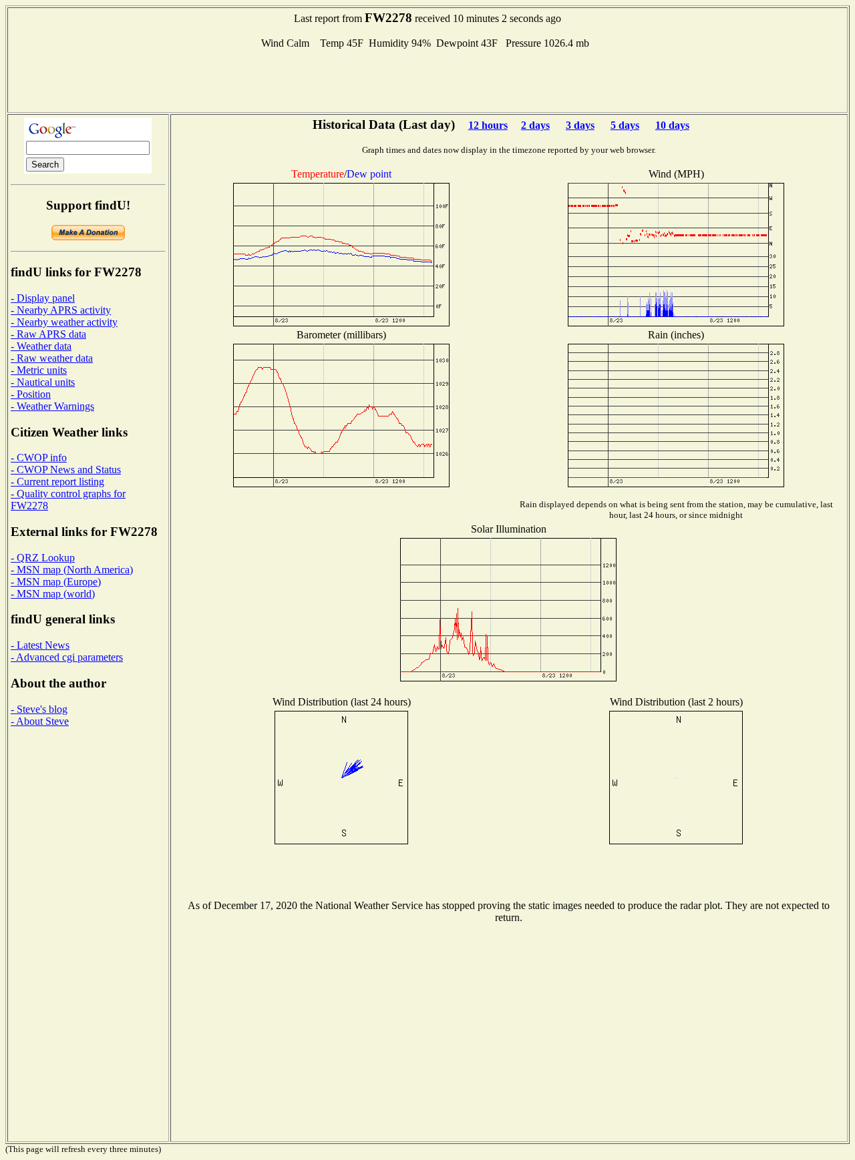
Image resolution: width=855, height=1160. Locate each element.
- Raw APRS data (48, 334)
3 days (580, 125)
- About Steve (40, 721)
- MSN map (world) (53, 593)
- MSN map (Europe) (56, 581)
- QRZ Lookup (43, 557)
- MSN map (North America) (72, 569)
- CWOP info (39, 457)
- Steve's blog (39, 709)
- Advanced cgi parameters (67, 657)
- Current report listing (57, 481)
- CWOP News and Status (66, 469)
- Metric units (39, 370)
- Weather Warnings (52, 406)
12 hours (488, 125)
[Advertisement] (427, 79)
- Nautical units (43, 382)
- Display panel (43, 298)
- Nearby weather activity (64, 322)
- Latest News (40, 645)
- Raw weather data (52, 358)
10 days (672, 125)
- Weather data (41, 346)
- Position (31, 394)
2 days (535, 125)
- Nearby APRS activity (61, 310)
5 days (625, 125)
